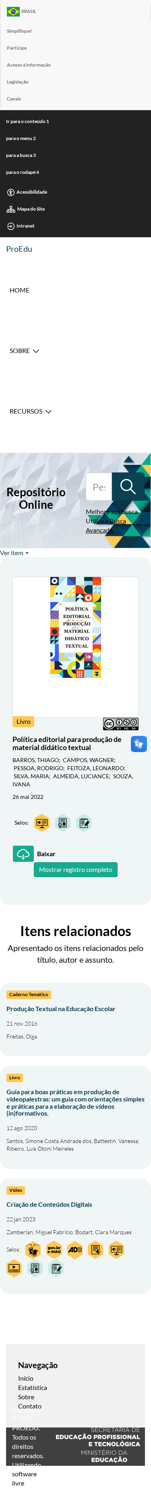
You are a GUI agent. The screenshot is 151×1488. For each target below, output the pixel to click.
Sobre (20, 350)
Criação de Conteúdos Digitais (49, 1204)
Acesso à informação (29, 65)
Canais (14, 99)
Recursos (26, 411)
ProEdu (19, 248)
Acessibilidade (32, 192)
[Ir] (128, 486)
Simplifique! (19, 31)
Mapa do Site (31, 209)
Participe (17, 48)
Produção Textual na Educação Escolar (61, 1008)
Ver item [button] (12, 552)
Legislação (18, 82)
